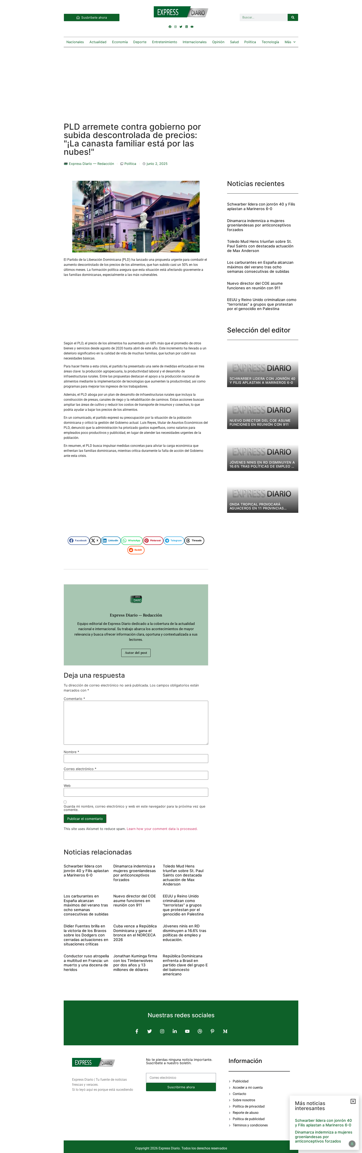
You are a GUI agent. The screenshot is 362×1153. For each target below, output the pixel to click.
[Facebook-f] (137, 1031)
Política (250, 42)
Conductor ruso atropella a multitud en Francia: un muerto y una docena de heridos (86, 963)
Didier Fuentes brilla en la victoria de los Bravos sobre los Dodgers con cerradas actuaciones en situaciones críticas (86, 935)
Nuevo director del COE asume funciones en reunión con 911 (134, 900)
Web (67, 785)
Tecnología (270, 42)
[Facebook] (170, 26)
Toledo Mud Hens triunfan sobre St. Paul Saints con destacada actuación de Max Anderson (183, 875)
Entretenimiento (164, 42)
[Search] (293, 17)
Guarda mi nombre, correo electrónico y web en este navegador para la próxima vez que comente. (134, 808)
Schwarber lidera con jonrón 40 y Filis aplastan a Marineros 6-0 (86, 870)
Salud (234, 42)
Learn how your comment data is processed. (162, 829)
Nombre (71, 752)
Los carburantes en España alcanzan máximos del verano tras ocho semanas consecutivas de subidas (86, 905)
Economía (120, 42)
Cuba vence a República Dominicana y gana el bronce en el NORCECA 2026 (135, 933)
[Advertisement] (181, 80)
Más (288, 42)
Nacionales (75, 42)
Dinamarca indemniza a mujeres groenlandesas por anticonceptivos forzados (134, 873)
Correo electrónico (80, 768)
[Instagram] (175, 26)
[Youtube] (192, 26)
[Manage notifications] (352, 1143)
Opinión (218, 42)
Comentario (74, 698)
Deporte (139, 42)
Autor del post (136, 653)
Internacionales (195, 42)
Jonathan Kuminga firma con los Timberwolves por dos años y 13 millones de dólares (135, 963)
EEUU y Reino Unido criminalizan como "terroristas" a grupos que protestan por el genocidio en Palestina (183, 905)
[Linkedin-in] (174, 1031)
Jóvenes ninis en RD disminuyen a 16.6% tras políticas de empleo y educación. (184, 933)
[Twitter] (181, 26)
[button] (78, 540)
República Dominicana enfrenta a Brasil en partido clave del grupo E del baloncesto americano (185, 965)
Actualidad (97, 42)
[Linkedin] (186, 26)
